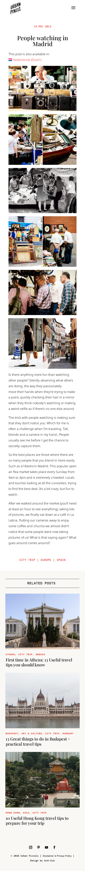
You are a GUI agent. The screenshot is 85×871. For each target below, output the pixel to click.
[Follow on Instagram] (30, 847)
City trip (27, 560)
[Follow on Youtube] (46, 847)
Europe (46, 560)
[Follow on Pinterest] (38, 847)
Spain (61, 560)
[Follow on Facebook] (54, 847)
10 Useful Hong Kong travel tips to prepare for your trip (37, 820)
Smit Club (49, 860)
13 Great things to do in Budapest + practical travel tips (38, 741)
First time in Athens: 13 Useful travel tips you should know (39, 662)
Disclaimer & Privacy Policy (57, 856)
